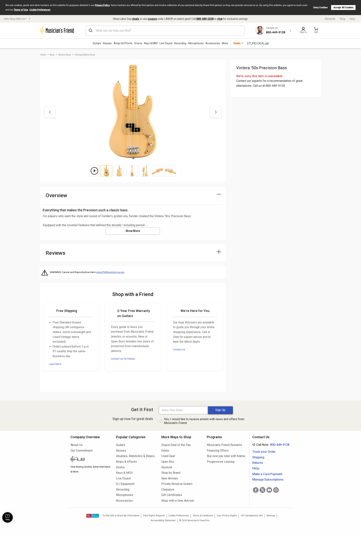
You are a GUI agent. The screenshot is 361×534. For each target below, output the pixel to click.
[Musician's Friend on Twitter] (262, 490)
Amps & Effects (123, 43)
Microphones (196, 43)
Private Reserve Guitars (177, 484)
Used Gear (168, 456)
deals (135, 18)
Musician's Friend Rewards (224, 445)
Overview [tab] (56, 195)
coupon (152, 18)
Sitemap (270, 515)
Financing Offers (218, 450)
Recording (180, 43)
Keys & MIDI (151, 43)
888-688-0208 (205, 18)
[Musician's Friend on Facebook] (255, 490)
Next (215, 112)
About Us (77, 445)
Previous (50, 112)
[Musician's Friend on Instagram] (276, 490)
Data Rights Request (154, 515)
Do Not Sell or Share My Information (121, 515)
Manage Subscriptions (268, 479)
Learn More (55, 364)
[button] (316, 30)
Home (43, 54)
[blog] (90, 459)
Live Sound (165, 43)
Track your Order (263, 451)
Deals (165, 450)
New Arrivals (169, 478)
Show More (133, 230)
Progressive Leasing (220, 461)
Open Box (167, 461)
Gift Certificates (171, 495)
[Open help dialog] (7, 517)
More (225, 43)
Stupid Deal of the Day (176, 445)
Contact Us (179, 349)
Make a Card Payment (267, 474)
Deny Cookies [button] (320, 7)
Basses (107, 43)
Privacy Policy (102, 5)
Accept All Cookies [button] (343, 7)
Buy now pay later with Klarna (226, 456)
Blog (342, 18)
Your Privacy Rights (227, 515)
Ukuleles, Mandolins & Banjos (135, 456)
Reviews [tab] (55, 253)
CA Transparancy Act (252, 515)
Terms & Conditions (203, 515)
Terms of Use (21, 9)
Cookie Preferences (40, 9)
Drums (138, 43)
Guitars (97, 43)
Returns (257, 463)
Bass (52, 54)
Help (352, 18)
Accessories (213, 43)
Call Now (270, 445)
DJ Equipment (125, 484)
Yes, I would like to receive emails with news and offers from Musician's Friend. (204, 421)
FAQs (255, 468)
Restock (166, 467)
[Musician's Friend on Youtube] (269, 490)
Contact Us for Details (123, 358)
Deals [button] (237, 43)
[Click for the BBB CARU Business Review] (92, 516)
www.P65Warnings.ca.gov (110, 272)
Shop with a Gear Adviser (177, 500)
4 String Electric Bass (84, 54)
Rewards (330, 18)
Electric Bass (64, 54)
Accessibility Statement (163, 520)
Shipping (258, 457)
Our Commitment (82, 450)
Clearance (167, 489)
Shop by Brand (170, 473)
